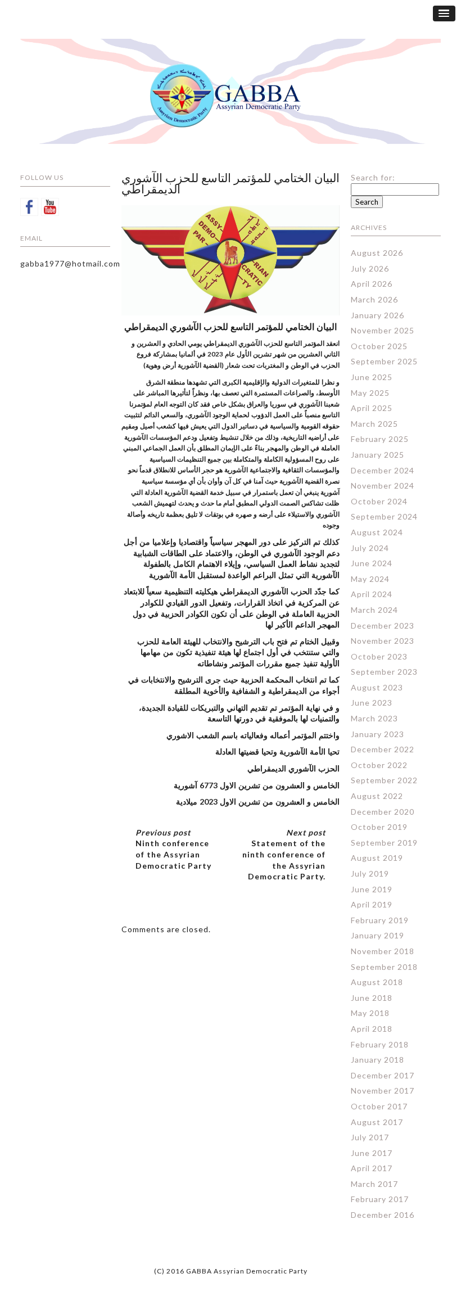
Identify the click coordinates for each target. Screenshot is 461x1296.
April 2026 (371, 283)
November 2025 (382, 330)
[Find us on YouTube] (50, 207)
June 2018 (371, 998)
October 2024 (379, 501)
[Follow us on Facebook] (29, 207)
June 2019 (371, 889)
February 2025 (380, 439)
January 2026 (377, 315)
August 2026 (377, 253)
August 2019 (377, 858)
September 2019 (384, 842)
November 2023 (382, 640)
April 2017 (371, 1168)
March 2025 (374, 423)
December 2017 (382, 1075)
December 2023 (382, 625)
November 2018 (382, 951)
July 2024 (370, 548)
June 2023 (371, 702)
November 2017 (382, 1090)
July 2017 (370, 1137)
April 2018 (371, 1028)
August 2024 (377, 532)
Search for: (373, 177)
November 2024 (382, 485)
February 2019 (380, 920)
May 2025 (370, 393)
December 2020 (382, 811)
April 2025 (371, 408)
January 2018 (377, 1059)
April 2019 (371, 904)
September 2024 (384, 516)
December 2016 (382, 1215)
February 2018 (380, 1044)
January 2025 (377, 454)
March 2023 (374, 718)
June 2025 (371, 377)
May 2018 (370, 1013)
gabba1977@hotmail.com (70, 263)
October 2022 (379, 765)
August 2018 (377, 982)
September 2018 (384, 967)
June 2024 (371, 563)
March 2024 (374, 610)
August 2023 (377, 687)
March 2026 (374, 299)
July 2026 (370, 268)
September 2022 (384, 780)
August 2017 (377, 1122)
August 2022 (377, 796)
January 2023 (377, 734)
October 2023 (379, 656)
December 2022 (382, 749)
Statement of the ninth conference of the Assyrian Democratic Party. (284, 854)
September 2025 (384, 361)
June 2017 (371, 1153)
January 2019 (377, 935)
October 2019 (379, 827)
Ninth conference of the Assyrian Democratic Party (173, 849)
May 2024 (370, 579)
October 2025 (379, 346)
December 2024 (382, 470)
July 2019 (370, 873)
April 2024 (371, 594)
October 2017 (379, 1106)
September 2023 (384, 671)
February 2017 (380, 1199)
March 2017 (374, 1184)
